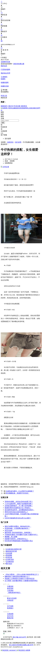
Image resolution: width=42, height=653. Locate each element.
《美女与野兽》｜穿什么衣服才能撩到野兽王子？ (22, 574)
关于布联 (10, 606)
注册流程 (10, 586)
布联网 (27, 650)
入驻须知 (10, 590)
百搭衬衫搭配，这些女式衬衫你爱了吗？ (19, 501)
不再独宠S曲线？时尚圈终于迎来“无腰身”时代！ (21, 534)
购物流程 (4, 106)
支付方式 (10, 616)
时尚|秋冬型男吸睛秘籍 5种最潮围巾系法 (19, 541)
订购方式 (10, 106)
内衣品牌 (9, 553)
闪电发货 (10, 600)
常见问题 (17, 106)
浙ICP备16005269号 (20, 637)
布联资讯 (24, 106)
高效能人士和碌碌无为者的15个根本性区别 (19, 578)
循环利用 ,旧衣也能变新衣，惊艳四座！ (18, 532)
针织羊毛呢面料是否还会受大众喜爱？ (18, 518)
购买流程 (10, 588)
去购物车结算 (5, 62)
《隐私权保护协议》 (14, 592)
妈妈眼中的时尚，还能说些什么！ (16, 539)
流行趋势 (18, 142)
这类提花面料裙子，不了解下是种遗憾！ (19, 506)
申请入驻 (4, 96)
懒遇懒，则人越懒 (11, 537)
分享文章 (5, 167)
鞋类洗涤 (9, 557)
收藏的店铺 (5, 86)
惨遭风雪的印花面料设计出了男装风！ (18, 508)
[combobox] (10, 121)
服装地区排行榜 (11, 551)
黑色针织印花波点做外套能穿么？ (16, 512)
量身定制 (10, 618)
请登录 (15, 64)
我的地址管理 (5, 73)
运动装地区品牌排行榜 (13, 549)
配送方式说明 (12, 598)
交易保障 (10, 614)
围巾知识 (9, 563)
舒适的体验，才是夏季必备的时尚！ (17, 528)
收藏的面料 (5, 82)
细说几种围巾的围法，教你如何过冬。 (18, 526)
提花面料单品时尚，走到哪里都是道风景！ (19, 510)
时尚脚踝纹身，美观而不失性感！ (17, 493)
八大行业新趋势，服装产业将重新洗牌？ (19, 503)
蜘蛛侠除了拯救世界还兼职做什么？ (17, 576)
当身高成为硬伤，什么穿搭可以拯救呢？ (20, 491)
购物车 (4, 77)
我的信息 (4, 66)
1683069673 (13, 650)
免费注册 (21, 64)
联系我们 (10, 608)
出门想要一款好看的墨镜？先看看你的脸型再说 (21, 580)
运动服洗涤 (10, 561)
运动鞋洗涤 (10, 559)
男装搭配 (9, 555)
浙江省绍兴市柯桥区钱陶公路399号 (21, 645)
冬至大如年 (9, 530)
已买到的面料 (5, 69)
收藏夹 (3, 79)
